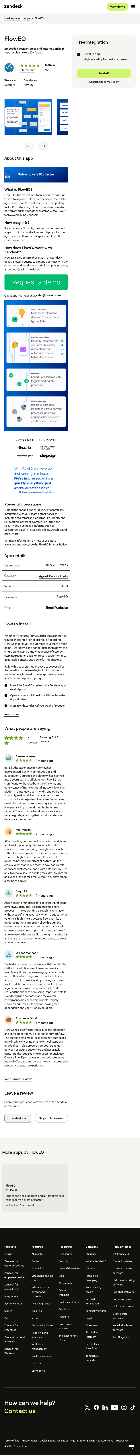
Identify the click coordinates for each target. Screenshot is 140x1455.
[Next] (43, 146)
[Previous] (29, 146)
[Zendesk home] (13, 6)
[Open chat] (131, 1446)
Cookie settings (66, 1440)
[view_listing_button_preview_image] (28, 117)
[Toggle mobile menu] (133, 7)
